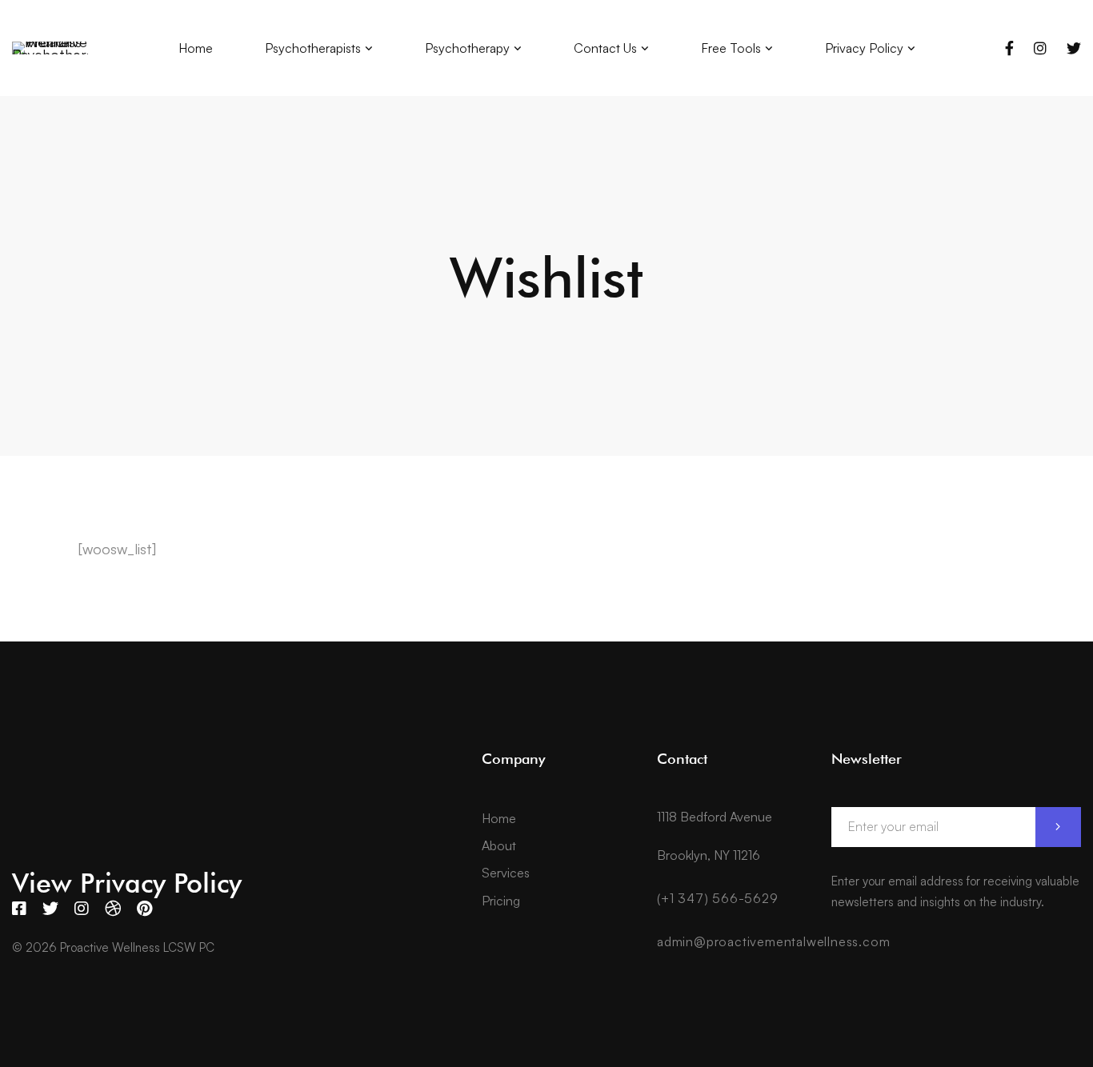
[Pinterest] (144, 909)
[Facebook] (1009, 48)
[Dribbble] (112, 909)
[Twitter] (1074, 48)
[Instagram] (1040, 48)
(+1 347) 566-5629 (718, 898)
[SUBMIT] (1058, 827)
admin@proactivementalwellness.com (773, 941)
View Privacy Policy (127, 882)
